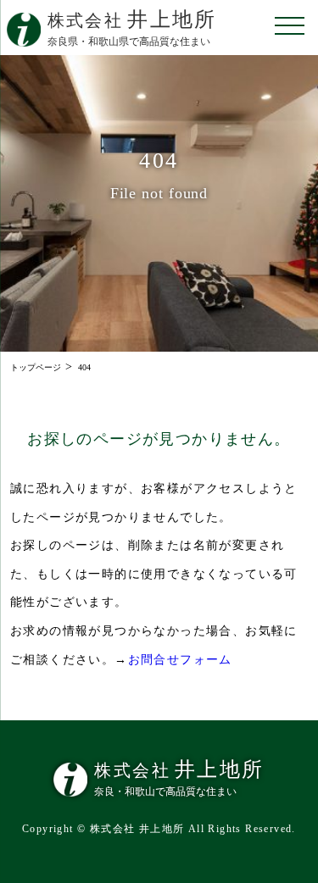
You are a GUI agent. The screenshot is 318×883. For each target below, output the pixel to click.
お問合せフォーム (180, 659)
